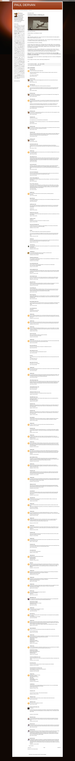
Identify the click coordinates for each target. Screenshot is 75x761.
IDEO (15, 51)
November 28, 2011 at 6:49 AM (34, 260)
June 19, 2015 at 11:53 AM (33, 377)
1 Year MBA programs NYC (33, 358)
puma (21, 65)
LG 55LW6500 (37, 265)
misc (23, 59)
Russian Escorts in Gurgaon (34, 602)
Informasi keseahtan (32, 557)
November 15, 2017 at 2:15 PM (34, 665)
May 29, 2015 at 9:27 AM (33, 347)
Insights (15, 53)
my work (30, 10)
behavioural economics (17, 31)
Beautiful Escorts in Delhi (33, 652)
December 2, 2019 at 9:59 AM (34, 714)
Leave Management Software (34, 679)
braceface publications (23, 10)
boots (20, 33)
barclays (22, 29)
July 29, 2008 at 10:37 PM (33, 136)
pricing (19, 65)
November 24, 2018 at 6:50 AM (34, 681)
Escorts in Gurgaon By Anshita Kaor (35, 651)
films (18, 45)
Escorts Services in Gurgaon (34, 601)
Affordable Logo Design (33, 257)
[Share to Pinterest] (43, 63)
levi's (15, 56)
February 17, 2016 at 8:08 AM (34, 535)
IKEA (18, 51)
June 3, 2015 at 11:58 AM (33, 359)
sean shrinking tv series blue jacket (52, 731)
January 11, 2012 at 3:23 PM (34, 266)
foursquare (15, 47)
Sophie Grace (32, 696)
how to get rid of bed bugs (33, 224)
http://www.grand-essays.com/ (46, 565)
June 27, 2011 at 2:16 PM (33, 195)
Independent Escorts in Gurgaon (34, 641)
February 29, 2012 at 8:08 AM (34, 285)
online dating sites (32, 156)
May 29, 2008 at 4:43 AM (33, 123)
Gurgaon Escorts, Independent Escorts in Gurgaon (50, 624)
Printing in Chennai (49, 710)
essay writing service (49, 539)
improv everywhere (22, 51)
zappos (18, 78)
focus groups (21, 46)
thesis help (42, 513)
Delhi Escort (31, 593)
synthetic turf (32, 218)
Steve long (31, 417)
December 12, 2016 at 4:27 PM (34, 560)
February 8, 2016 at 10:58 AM (34, 508)
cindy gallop (22, 36)
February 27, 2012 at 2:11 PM (34, 279)
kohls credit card (32, 265)
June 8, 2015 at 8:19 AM (33, 370)
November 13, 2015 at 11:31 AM (34, 461)
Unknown (31, 314)
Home (44, 747)
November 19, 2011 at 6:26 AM (34, 254)
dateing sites (31, 194)
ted (23, 72)
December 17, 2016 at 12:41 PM (34, 567)
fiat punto (15, 45)
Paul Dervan (31, 93)
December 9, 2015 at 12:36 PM (34, 474)
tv (17, 75)
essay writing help (35, 253)
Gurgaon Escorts (32, 638)
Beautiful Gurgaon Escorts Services (35, 580)
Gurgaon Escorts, (32, 639)
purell (23, 65)
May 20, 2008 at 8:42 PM (33, 108)
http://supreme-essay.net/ (43, 351)
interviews (19, 53)
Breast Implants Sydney (33, 301)
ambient (16, 27)
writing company (55, 411)
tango (16, 72)
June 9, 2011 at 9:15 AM (33, 189)
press (15, 65)
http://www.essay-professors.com (39, 506)
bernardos (23, 31)
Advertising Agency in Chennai (42, 710)
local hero (20, 56)
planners (15, 63)
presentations (21, 64)
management (16, 57)
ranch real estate (32, 164)
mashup (22, 57)
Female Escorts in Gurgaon (33, 637)
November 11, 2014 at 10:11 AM (34, 318)
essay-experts (32, 550)
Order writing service (33, 350)
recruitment (22, 66)
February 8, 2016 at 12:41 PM (34, 515)
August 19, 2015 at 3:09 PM (33, 420)
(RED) (15, 25)
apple (18, 28)
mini (21, 59)
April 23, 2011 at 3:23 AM (33, 169)
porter (22, 63)
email (15, 44)
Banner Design (32, 294)
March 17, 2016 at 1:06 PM (33, 541)
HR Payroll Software (32, 680)
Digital (16, 42)
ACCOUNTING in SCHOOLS (52, 419)
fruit (23, 47)
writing (18, 77)
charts (19, 36)
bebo (23, 30)
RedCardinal (31, 69)
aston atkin (31, 244)
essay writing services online (37, 519)
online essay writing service (51, 374)
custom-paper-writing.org (45, 315)
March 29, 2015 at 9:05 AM (33, 342)
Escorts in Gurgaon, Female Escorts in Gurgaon (36, 624)
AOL (15, 28)
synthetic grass (32, 204)
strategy (20, 71)
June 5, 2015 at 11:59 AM (33, 364)
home (14, 10)
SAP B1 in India (32, 678)
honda (22, 50)
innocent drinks (17, 52)
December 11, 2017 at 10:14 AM (34, 671)
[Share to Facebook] (42, 63)
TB (21, 72)
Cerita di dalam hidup (33, 558)
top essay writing (56, 368)
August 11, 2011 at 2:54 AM (33, 221)
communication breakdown (21, 39)
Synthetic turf (31, 219)
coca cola (22, 38)
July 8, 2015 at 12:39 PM (33, 384)
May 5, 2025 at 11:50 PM (33, 735)
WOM (15, 77)
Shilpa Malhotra (32, 597)
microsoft (18, 59)
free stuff (19, 47)
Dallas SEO (31, 198)
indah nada (31, 555)
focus (18, 46)
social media (20, 68)
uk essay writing (41, 253)
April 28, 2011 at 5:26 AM (33, 175)
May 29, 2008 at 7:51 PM (33, 129)
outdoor (21, 61)
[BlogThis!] (41, 63)
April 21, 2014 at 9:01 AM (33, 298)
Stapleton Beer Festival (33, 212)
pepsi (23, 62)
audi (23, 28)
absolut (18, 25)
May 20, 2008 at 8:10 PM (33, 96)
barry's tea (20, 30)
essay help (31, 253)
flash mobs (21, 45)
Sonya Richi (31, 497)
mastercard (15, 58)
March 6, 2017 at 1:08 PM (33, 581)
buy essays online (32, 345)
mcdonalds (19, 58)
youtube (15, 78)
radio (19, 66)
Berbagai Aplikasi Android (39, 556)
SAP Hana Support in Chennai (34, 676)
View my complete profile (17, 21)
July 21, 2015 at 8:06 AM (33, 389)
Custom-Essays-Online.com (50, 424)
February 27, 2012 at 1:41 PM (34, 273)
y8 (30, 230)
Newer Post (29, 747)
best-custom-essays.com (36, 546)
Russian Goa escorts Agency (34, 592)
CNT (18, 38)
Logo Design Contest (33, 247)
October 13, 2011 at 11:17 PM (34, 236)
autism (15, 29)
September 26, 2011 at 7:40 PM (34, 227)
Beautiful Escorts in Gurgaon (34, 650)
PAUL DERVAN (24, 5)
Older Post (59, 747)
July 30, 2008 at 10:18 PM (33, 141)
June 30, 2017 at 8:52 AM (33, 617)
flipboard (15, 46)
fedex (23, 44)
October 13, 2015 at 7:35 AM (34, 432)
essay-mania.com (51, 533)
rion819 (39, 754)
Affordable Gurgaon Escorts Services (35, 573)
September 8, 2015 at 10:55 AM (34, 425)
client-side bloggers (19, 37)
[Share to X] (41, 63)
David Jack (31, 729)
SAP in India (31, 677)
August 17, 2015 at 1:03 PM (33, 407)
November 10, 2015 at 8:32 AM (34, 454)
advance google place (33, 269)
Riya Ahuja (31, 613)
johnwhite (31, 192)
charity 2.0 (15, 36)
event (17, 44)
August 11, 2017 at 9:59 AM (33, 643)
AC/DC (21, 25)
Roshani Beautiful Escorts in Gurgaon (35, 616)
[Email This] (40, 63)
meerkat (15, 59)
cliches (15, 37)
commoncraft (15, 39)
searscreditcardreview (33, 263)
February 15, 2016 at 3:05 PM (34, 529)
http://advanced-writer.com (53, 479)
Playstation (19, 63)
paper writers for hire (33, 362)
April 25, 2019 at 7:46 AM (33, 704)
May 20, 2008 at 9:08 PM (33, 114)
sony (18, 70)
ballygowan (18, 29)
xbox (23, 77)
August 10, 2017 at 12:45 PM (34, 632)
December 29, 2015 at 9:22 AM (34, 488)
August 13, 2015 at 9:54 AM (33, 394)
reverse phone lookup (33, 188)
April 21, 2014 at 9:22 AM (33, 305)
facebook (20, 44)
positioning (15, 64)
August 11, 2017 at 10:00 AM (34, 654)
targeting (19, 72)
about (18, 10)
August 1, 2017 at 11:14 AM (33, 625)
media (23, 58)
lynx (22, 56)
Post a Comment (31, 745)
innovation (22, 52)
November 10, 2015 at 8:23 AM (34, 446)
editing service (32, 484)
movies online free (32, 276)
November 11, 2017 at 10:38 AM (34, 660)
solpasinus (15, 70)
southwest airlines (22, 70)
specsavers (16, 71)
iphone (22, 53)
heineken (16, 50)
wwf (20, 77)
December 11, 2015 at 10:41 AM (34, 481)
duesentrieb (33, 31)
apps (20, 28)
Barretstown (15, 30)
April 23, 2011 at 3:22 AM (33, 161)
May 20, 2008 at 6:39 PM (33, 90)
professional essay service (40, 473)
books (15, 33)
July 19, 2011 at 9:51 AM (33, 201)
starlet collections (48, 740)
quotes (16, 66)
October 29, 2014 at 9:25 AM (34, 311)
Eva (30, 355)
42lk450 (40, 265)
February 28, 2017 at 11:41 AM (34, 574)
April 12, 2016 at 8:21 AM (33, 547)
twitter (21, 75)
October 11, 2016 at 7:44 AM (34, 552)
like (17, 56)
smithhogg (31, 251)
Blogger (45, 754)
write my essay (32, 333)
